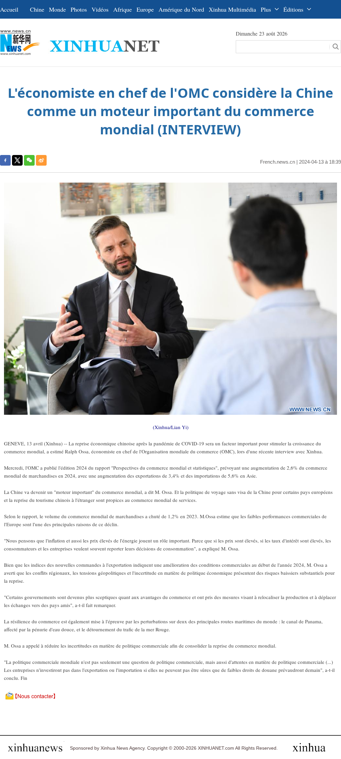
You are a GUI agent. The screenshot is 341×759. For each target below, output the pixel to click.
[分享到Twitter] (17, 160)
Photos (79, 9)
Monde (57, 9)
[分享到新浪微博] (41, 160)
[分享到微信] (29, 160)
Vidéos (100, 9)
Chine (37, 9)
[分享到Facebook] (5, 160)
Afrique (122, 9)
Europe (145, 9)
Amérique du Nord (181, 9)
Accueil (9, 9)
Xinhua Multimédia (232, 9)
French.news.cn (277, 162)
